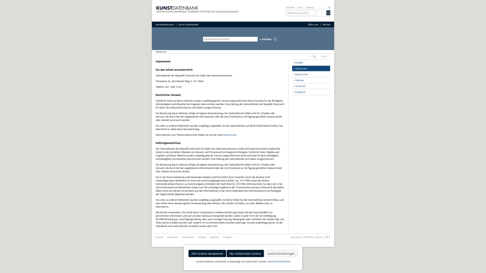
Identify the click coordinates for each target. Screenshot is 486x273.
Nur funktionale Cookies (245, 253)
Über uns (313, 24)
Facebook (300, 86)
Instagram (300, 91)
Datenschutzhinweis (278, 261)
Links (300, 7)
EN (329, 7)
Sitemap (310, 7)
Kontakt (291, 7)
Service (326, 24)
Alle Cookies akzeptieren (207, 253)
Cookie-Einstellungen (281, 253)
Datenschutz (230, 134)
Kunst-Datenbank (188, 24)
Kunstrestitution (165, 24)
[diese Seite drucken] (314, 57)
